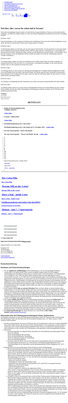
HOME (8, 2)
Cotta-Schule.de (5, 256)
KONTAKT (10, 10)
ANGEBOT (13, 4)
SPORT (11, 5)
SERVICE (14, 8)
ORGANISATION (12, 7)
